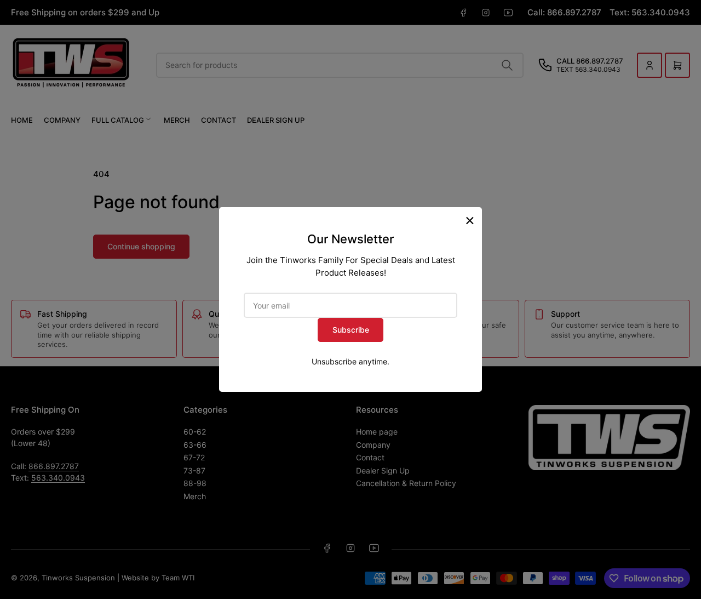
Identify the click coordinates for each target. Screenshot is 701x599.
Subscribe (350, 329)
